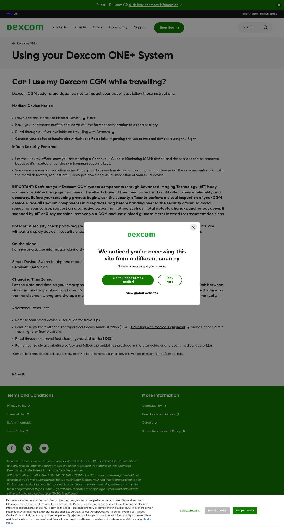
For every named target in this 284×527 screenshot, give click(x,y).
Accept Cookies (244, 510)
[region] (142, 511)
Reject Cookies (217, 510)
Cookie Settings (190, 510)
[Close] (193, 227)
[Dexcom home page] (141, 235)
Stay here (170, 280)
